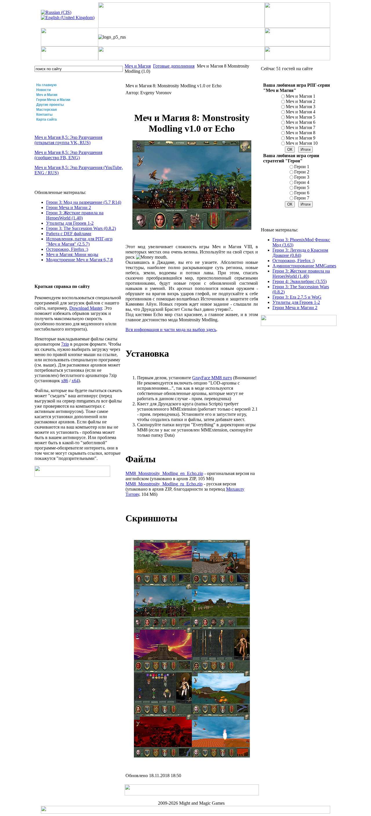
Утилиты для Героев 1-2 (70, 223)
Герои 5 (301, 187)
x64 (75, 380)
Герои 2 (301, 171)
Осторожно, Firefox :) (67, 249)
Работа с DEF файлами (68, 233)
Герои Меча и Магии (53, 100)
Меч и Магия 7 (300, 127)
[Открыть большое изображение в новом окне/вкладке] (163, 581)
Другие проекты (50, 105)
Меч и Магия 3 (300, 106)
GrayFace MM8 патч (212, 377)
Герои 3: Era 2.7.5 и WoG (296, 297)
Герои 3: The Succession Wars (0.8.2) (81, 228)
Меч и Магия (46, 95)
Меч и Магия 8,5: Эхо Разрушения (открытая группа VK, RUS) (68, 140)
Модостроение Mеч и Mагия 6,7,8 (79, 259)
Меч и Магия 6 (300, 122)
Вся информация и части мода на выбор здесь (171, 329)
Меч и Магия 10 (302, 143)
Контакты (44, 115)
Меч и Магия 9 (300, 137)
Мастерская (46, 110)
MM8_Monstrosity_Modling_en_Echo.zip (164, 473)
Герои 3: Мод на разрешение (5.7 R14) (83, 202)
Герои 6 (301, 192)
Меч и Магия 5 (300, 117)
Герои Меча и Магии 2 (68, 207)
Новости (43, 90)
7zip (65, 344)
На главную (46, 85)
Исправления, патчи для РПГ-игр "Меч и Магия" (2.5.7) (79, 241)
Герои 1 (301, 166)
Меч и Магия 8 (300, 132)
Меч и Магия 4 (300, 111)
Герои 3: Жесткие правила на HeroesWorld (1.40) (74, 215)
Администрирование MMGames (304, 265)
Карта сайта (46, 119)
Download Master (85, 308)
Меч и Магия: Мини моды (72, 254)
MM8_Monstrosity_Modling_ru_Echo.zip (164, 483)
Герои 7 (301, 197)
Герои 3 (301, 177)
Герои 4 (301, 182)
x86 (64, 380)
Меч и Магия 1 (300, 96)
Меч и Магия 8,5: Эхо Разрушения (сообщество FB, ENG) (68, 155)
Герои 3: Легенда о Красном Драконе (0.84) (300, 253)
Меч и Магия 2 (300, 101)
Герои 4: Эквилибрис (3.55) (299, 281)
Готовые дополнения (173, 66)
